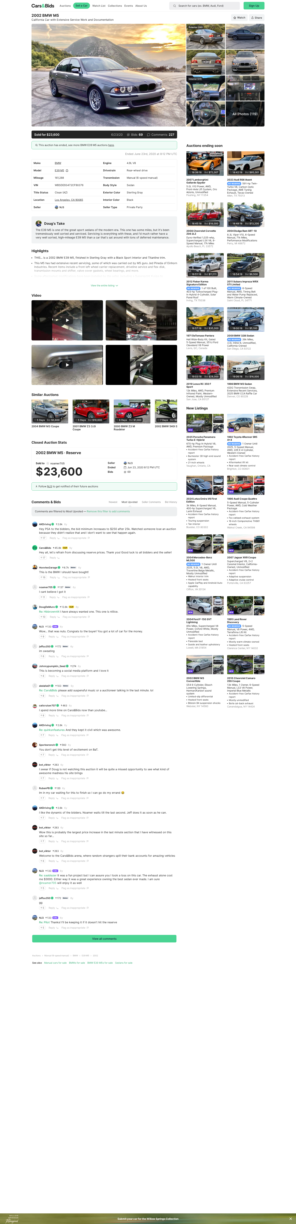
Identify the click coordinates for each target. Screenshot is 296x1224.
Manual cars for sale (55, 962)
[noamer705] (47, 463)
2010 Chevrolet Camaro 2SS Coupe (241, 679)
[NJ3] (56, 207)
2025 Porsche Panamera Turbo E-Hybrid (200, 438)
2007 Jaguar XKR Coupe (241, 557)
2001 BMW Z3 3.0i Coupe (84, 428)
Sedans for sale (123, 962)
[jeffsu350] (34, 646)
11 (44, 597)
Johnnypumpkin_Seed (52, 666)
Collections (115, 5)
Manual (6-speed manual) (56, 955)
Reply (53, 537)
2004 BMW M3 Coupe (45, 426)
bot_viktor (45, 764)
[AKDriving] (34, 524)
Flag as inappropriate (74, 537)
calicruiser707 (47, 705)
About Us (141, 5)
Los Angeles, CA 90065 (69, 199)
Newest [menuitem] (113, 502)
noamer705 (57, 463)
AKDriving (45, 524)
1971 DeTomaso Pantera (200, 335)
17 (44, 537)
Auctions (65, 5)
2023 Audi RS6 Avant (239, 179)
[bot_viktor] (34, 764)
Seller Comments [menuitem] (151, 502)
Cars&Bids (45, 547)
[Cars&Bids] (34, 547)
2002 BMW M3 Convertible (195, 679)
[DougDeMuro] (34, 607)
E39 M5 (59, 170)
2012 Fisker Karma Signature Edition (197, 283)
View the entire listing (103, 285)
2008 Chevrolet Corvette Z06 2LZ (201, 232)
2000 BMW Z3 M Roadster (124, 428)
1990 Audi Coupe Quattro (242, 498)
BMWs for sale (77, 962)
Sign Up (254, 5)
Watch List (99, 5)
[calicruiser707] (34, 705)
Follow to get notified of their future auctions (68, 486)
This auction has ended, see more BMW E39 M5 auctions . (77, 145)
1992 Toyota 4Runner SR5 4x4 (242, 438)
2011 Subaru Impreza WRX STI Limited (242, 283)
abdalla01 (44, 685)
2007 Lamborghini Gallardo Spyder (197, 181)
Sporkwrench (47, 744)
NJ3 (61, 207)
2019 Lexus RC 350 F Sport (198, 385)
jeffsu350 (44, 646)
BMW (58, 163)
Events (128, 5)
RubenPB (44, 788)
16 (44, 577)
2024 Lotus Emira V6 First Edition (201, 500)
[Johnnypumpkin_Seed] (34, 666)
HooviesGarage (48, 567)
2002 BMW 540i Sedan (169, 426)
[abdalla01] (34, 685)
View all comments (104, 938)
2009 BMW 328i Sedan (240, 335)
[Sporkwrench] (34, 744)
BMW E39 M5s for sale (100, 962)
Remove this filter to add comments (108, 511)
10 (44, 616)
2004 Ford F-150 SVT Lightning (199, 621)
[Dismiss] (290, 1218)
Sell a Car (82, 5)
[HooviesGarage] (34, 567)
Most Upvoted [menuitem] (130, 502)
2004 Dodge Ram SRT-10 (242, 230)
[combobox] (204, 6)
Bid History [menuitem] (171, 502)
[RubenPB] (34, 788)
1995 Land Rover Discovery (237, 621)
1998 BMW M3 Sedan (239, 383)
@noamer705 (47, 883)
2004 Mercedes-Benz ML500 (199, 559)
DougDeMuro (47, 606)
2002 (95, 955)
